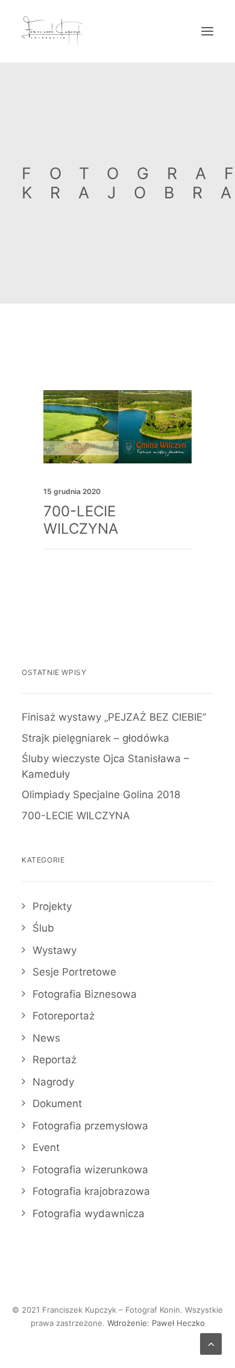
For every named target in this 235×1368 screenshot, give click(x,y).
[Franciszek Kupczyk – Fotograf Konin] (52, 31)
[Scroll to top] (211, 1343)
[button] (207, 31)
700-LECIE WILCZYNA (80, 519)
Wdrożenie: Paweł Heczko (156, 1323)
